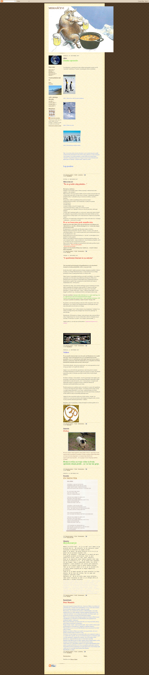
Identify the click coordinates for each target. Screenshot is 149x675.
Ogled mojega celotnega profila (55, 125)
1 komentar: (80, 174)
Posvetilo (66, 476)
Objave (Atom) (73, 659)
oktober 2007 (51, 105)
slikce (65, 58)
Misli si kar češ (68, 181)
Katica (50, 82)
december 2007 (52, 102)
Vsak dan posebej (55, 118)
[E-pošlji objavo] (85, 174)
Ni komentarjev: (81, 251)
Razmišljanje (67, 600)
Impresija (66, 428)
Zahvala (50, 75)
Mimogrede (51, 69)
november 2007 (52, 104)
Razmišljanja (51, 72)
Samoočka (51, 83)
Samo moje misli (52, 73)
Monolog (50, 71)
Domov (85, 656)
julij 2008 (51, 101)
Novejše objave (67, 656)
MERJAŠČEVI (56, 8)
